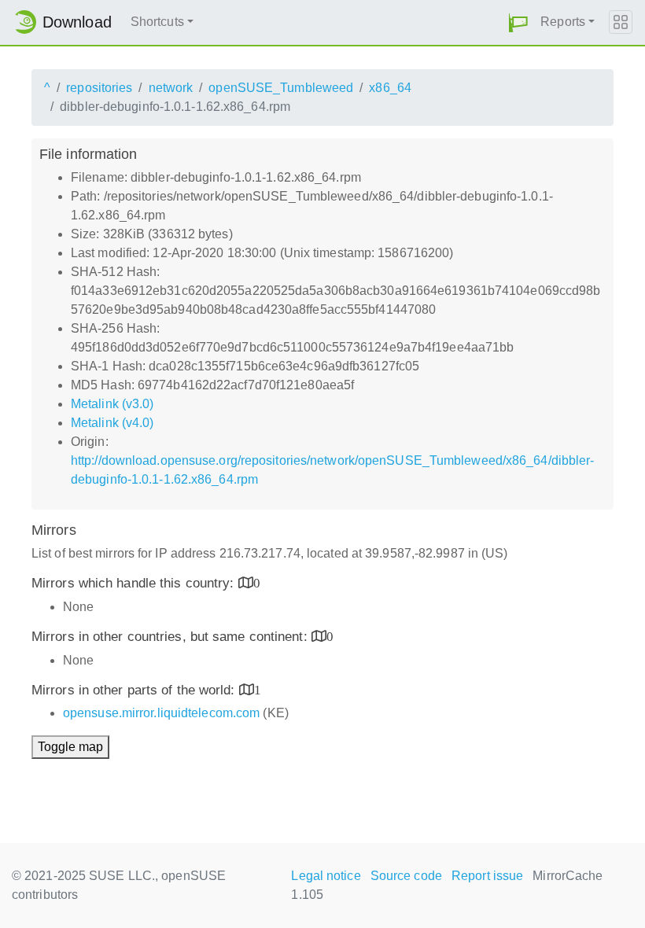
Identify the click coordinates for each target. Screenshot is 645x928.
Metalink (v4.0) (112, 422)
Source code (406, 875)
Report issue (487, 875)
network (171, 87)
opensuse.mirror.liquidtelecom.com (161, 713)
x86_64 (390, 87)
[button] (518, 22)
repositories (99, 87)
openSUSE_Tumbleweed (280, 87)
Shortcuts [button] (157, 21)
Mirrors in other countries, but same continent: (171, 636)
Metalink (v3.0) (112, 404)
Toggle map (70, 746)
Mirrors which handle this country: (134, 583)
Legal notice (325, 875)
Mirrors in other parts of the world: (135, 690)
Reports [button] (562, 21)
